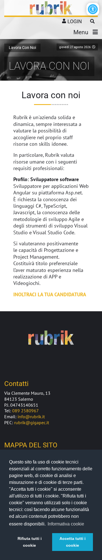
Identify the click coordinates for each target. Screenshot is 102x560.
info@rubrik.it (31, 416)
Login (74, 21)
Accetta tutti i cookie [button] (73, 542)
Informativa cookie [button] (66, 524)
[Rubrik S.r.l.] (51, 8)
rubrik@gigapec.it (31, 422)
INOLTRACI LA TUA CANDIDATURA (49, 294)
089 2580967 (25, 410)
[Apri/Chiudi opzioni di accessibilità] (93, 9)
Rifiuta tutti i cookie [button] (30, 542)
